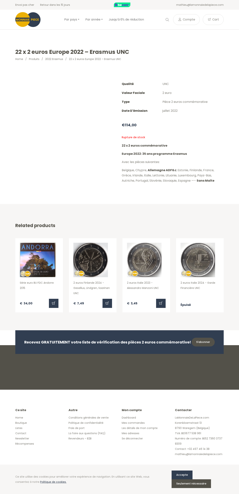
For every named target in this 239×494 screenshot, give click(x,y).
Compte (188, 19)
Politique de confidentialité (86, 423)
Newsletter (22, 438)
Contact (20, 433)
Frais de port (77, 428)
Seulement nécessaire (191, 483)
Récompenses (24, 444)
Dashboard (129, 417)
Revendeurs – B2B (80, 438)
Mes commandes (133, 423)
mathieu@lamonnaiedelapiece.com (200, 5)
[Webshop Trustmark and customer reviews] (126, 4)
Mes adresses (130, 433)
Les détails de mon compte (140, 428)
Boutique (21, 423)
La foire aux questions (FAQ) (87, 433)
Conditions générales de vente (89, 417)
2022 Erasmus (54, 59)
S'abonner (203, 342)
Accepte (182, 475)
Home (19, 59)
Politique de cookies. (53, 482)
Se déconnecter (132, 438)
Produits (34, 59)
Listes (18, 428)
